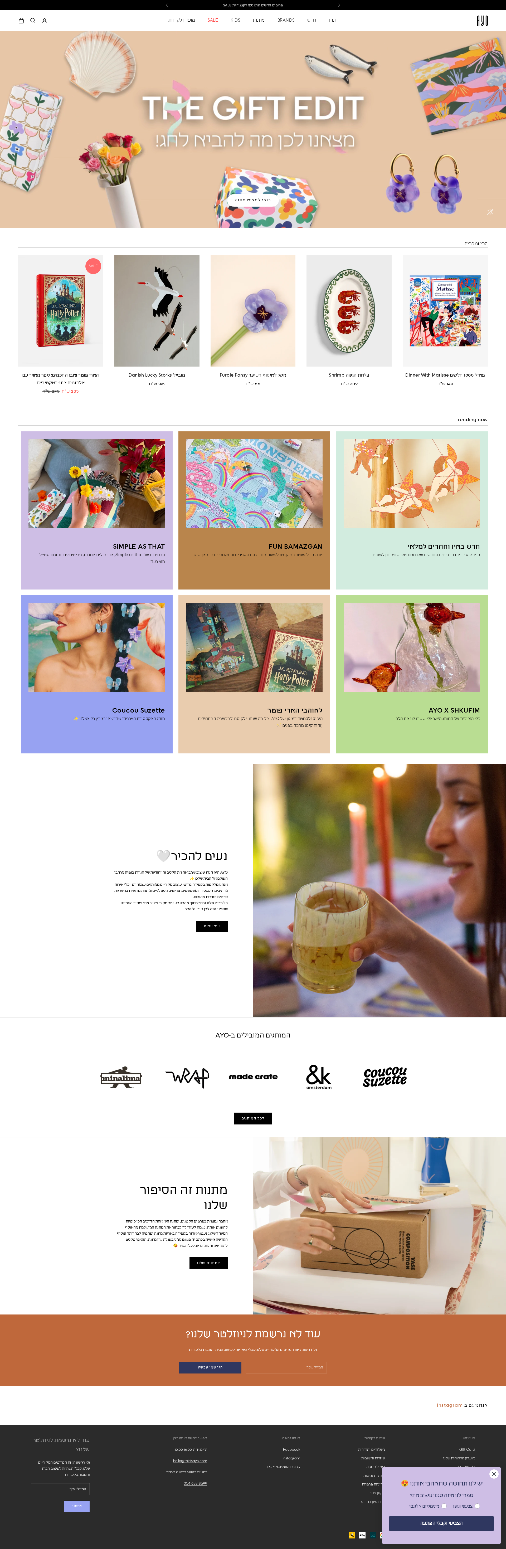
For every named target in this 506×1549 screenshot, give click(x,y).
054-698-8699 (195, 1483)
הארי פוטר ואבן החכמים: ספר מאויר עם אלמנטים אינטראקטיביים (60, 379)
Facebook (291, 1449)
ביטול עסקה (375, 1467)
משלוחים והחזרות (371, 1449)
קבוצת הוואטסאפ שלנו (282, 1467)
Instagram (450, 1405)
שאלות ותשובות (373, 1458)
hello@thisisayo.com (190, 1461)
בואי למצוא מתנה (253, 200)
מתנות (259, 20)
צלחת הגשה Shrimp (349, 375)
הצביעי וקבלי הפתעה (441, 1523)
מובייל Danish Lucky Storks (157, 375)
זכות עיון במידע (373, 1502)
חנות (333, 20)
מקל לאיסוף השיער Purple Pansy (253, 375)
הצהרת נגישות (374, 1476)
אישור (77, 1506)
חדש (311, 20)
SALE (213, 20)
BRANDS (286, 20)
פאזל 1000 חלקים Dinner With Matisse (445, 375)
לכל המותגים (253, 1118)
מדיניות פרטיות (373, 1484)
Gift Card (467, 1449)
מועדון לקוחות (181, 20)
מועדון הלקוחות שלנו (459, 1458)
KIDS (235, 20)
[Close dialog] (494, 1474)
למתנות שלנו (208, 1263)
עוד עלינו (212, 926)
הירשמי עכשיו (210, 1367)
